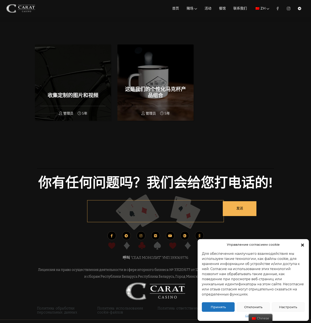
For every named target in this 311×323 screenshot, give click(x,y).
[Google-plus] (184, 235)
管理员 (68, 113)
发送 (239, 208)
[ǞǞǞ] (155, 235)
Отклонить (253, 307)
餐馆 (222, 8)
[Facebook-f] (111, 235)
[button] (302, 245)
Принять (218, 307)
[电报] (126, 235)
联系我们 (240, 8)
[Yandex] (199, 235)
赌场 (190, 8)
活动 (208, 8)
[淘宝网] (141, 235)
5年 (84, 113)
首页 (175, 8)
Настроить (288, 307)
